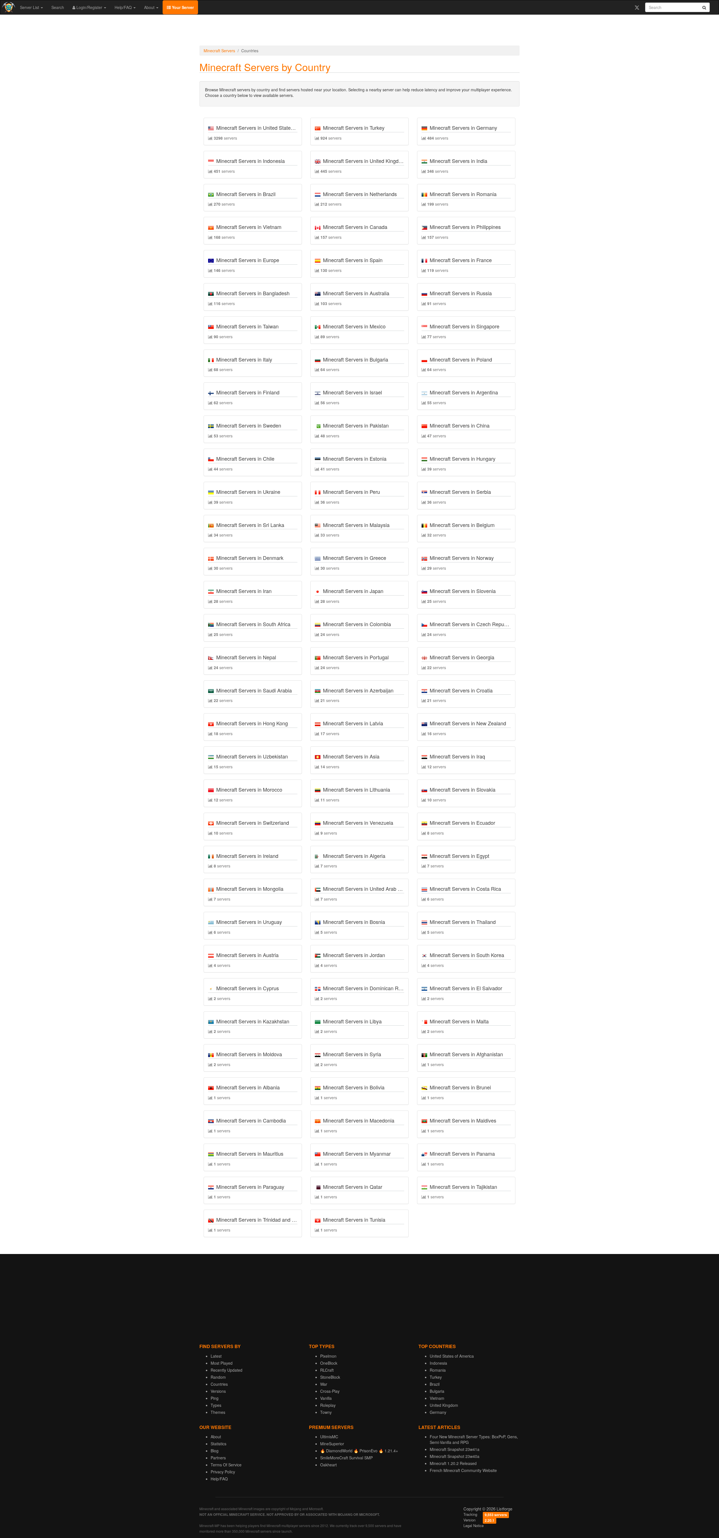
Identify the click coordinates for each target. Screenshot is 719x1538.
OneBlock (328, 1363)
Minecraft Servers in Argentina (464, 392)
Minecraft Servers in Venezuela (358, 822)
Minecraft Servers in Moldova (249, 1054)
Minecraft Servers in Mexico (354, 326)
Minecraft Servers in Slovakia (462, 789)
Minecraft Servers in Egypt (459, 855)
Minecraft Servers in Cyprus (247, 988)
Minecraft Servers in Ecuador (462, 822)
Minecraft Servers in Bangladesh (253, 293)
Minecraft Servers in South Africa (253, 624)
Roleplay (328, 1405)
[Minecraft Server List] (8, 7)
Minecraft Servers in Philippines (465, 226)
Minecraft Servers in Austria (247, 954)
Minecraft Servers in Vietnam (248, 226)
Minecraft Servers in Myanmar (357, 1153)
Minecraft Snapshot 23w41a (454, 1449)
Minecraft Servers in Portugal (356, 657)
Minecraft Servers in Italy (244, 359)
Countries (219, 1384)
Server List (30, 7)
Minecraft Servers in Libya (352, 1021)
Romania (438, 1370)
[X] (637, 7)
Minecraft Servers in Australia (356, 293)
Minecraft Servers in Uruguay (249, 921)
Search (57, 7)
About (150, 7)
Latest (216, 1356)
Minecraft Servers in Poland (461, 359)
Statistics (218, 1443)
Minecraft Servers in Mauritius (249, 1153)
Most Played (222, 1363)
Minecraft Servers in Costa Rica (465, 888)
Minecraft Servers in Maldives (463, 1120)
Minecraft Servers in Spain (353, 259)
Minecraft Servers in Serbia (460, 491)
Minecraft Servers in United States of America (267, 127)
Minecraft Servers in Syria (352, 1054)
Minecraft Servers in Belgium (462, 524)
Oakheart (328, 1464)
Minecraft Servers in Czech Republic (471, 624)
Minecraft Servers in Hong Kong (252, 723)
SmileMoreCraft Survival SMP (346, 1457)
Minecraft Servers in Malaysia (356, 524)
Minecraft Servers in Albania (248, 1087)
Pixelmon (328, 1356)
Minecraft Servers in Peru (351, 491)
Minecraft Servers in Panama (462, 1153)
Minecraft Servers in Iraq (457, 756)
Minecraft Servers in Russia (461, 293)
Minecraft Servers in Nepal (246, 657)
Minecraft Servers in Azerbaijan (358, 690)
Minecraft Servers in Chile (245, 458)
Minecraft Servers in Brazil (246, 193)
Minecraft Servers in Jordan (354, 954)
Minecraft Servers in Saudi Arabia (254, 690)
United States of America (452, 1356)
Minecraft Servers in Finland (247, 392)
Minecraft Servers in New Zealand (468, 723)
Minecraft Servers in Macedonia (358, 1120)
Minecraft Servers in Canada (355, 226)
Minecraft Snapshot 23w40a (454, 1456)
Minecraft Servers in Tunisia (354, 1219)
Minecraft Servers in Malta (459, 1021)
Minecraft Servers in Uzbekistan (252, 756)
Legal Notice (473, 1525)
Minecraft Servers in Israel (352, 392)
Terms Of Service (226, 1464)
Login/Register (89, 7)
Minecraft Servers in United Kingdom (364, 160)
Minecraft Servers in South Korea (467, 954)
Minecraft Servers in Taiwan (247, 326)
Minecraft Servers (219, 50)
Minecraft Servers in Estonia (354, 458)
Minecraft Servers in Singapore (464, 326)
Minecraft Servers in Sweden (248, 425)
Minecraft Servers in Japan (353, 590)
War (323, 1384)
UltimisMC (329, 1436)
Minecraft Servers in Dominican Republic (369, 988)
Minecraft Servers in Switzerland (252, 822)
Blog (215, 1450)
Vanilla (326, 1398)
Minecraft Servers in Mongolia (249, 888)
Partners (218, 1457)
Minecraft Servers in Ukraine (248, 491)
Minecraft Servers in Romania (463, 193)
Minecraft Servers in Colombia (357, 624)
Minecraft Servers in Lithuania (356, 789)
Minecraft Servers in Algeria (354, 855)
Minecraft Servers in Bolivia (353, 1087)
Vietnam (437, 1398)
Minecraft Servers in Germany (463, 127)
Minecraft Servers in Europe (247, 259)
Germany (438, 1412)
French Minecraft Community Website (463, 1470)
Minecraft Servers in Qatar (352, 1186)
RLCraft (327, 1370)
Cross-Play (330, 1391)
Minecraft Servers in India (458, 160)
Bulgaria (437, 1391)
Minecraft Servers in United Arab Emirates (370, 888)
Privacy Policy (223, 1472)
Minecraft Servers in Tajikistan (463, 1186)
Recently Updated (226, 1370)
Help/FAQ (124, 7)
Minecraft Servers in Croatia (461, 690)
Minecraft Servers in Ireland (247, 855)
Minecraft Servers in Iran (244, 590)
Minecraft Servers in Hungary (462, 458)
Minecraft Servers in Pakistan (356, 425)
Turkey (436, 1377)
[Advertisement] (359, 31)
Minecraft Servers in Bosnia (354, 921)
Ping (215, 1398)
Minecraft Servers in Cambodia (251, 1120)
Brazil (435, 1384)
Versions (218, 1391)
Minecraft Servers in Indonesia (250, 160)
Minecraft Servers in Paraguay (250, 1186)
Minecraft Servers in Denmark (249, 557)
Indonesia (438, 1363)
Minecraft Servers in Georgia (462, 657)
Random (218, 1377)
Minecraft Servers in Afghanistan (466, 1054)
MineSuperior (332, 1443)
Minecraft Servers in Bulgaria (355, 359)
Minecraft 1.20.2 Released (453, 1463)
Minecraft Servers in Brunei (460, 1087)
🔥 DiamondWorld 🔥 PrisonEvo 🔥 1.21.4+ (359, 1450)
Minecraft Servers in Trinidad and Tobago (262, 1219)
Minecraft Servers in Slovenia (463, 590)
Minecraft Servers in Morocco (249, 789)
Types (216, 1405)
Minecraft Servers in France (461, 259)
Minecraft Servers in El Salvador (466, 988)
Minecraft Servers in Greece (354, 557)
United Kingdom (444, 1405)
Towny (326, 1412)
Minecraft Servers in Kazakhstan (252, 1021)
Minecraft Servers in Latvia (353, 723)
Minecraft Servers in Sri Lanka (250, 524)
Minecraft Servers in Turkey (353, 127)
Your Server (182, 7)
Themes (218, 1412)
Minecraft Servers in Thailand (463, 921)
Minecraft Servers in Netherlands (360, 193)
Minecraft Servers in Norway (462, 557)
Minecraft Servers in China (460, 425)
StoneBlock (330, 1377)
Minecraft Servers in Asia (351, 756)
